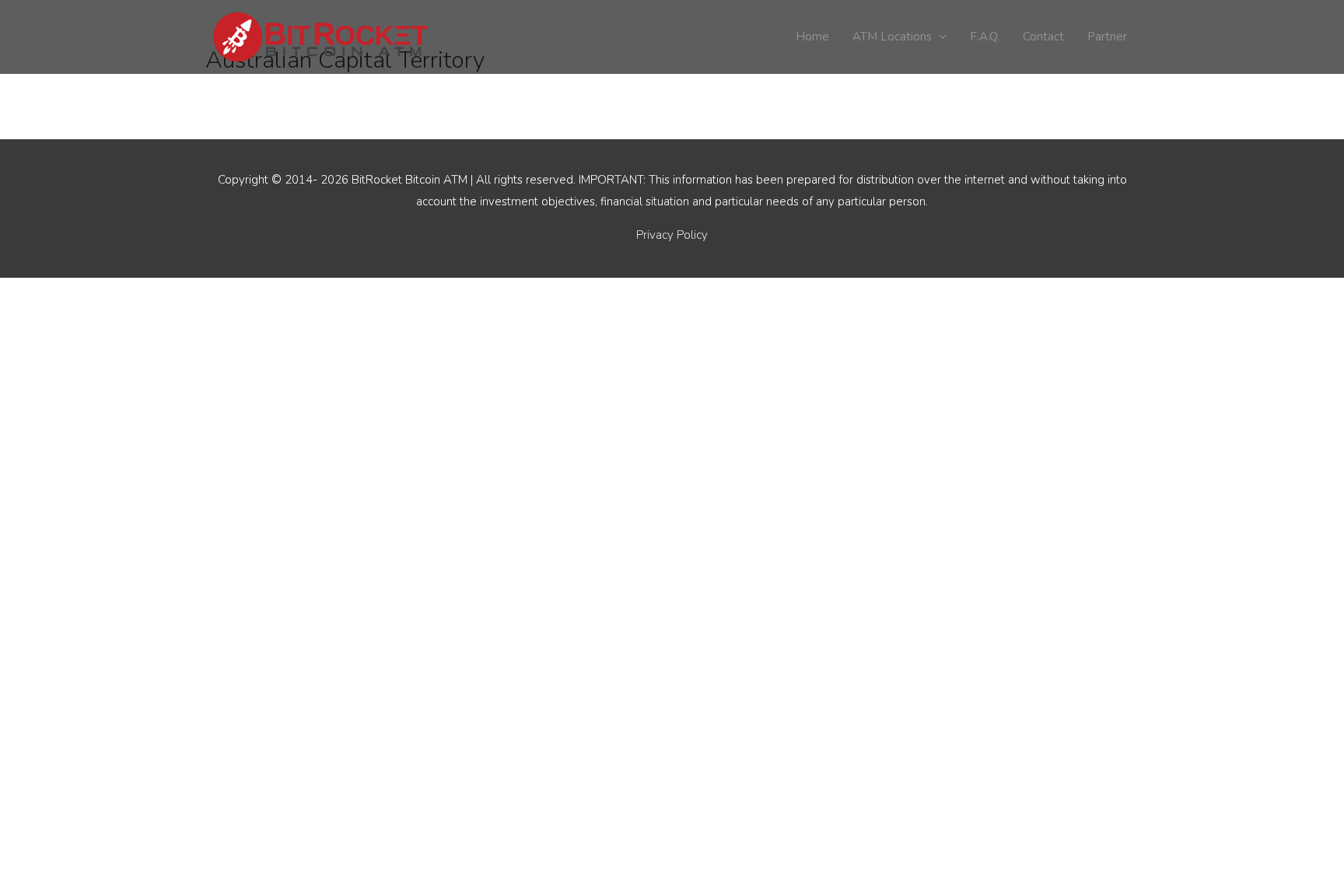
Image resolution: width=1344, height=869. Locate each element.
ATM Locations (892, 36)
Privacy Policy (672, 235)
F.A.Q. (984, 36)
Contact (1043, 36)
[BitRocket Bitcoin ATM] (322, 36)
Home (812, 36)
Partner (1107, 36)
